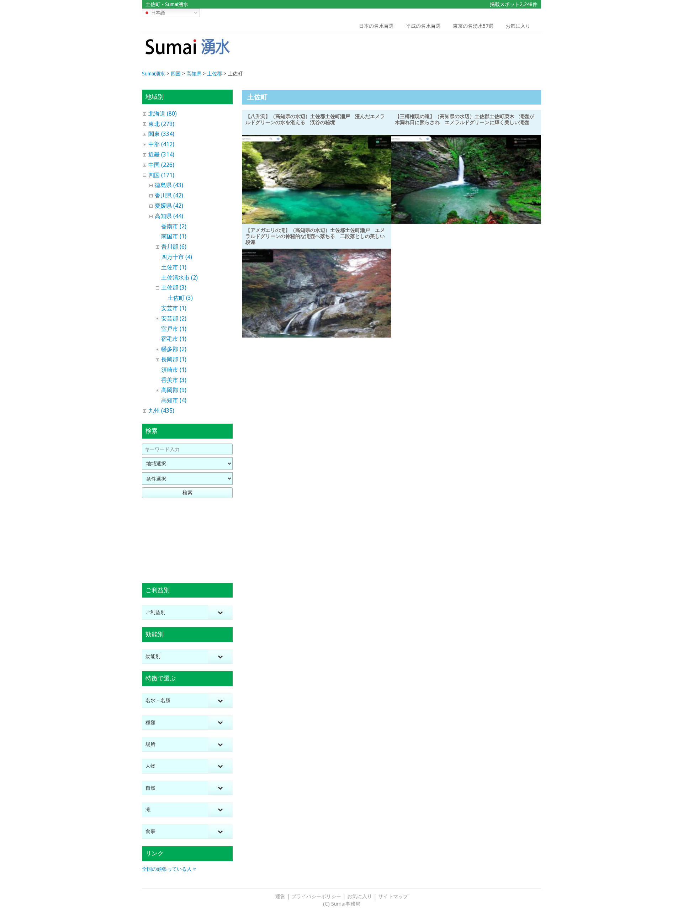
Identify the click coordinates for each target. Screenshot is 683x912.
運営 (280, 896)
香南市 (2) (173, 226)
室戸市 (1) (173, 328)
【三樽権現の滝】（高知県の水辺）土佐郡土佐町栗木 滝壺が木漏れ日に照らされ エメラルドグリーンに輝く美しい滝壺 (464, 119)
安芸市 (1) (173, 308)
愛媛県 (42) (169, 205)
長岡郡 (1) (173, 359)
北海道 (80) (162, 113)
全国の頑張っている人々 (169, 869)
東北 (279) (161, 124)
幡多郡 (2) (173, 349)
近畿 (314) (161, 154)
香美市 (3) (173, 380)
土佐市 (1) (173, 267)
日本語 (157, 12)
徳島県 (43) (169, 185)
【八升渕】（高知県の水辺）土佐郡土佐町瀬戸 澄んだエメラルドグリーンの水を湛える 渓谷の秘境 (315, 119)
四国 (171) (161, 175)
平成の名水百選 (423, 26)
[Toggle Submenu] (220, 612)
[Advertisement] (490, 52)
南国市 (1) (173, 236)
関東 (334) (161, 134)
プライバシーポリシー (316, 896)
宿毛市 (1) (173, 338)
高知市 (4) (173, 400)
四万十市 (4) (176, 257)
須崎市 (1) (173, 369)
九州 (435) (161, 410)
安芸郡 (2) (173, 318)
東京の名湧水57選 (473, 26)
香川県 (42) (169, 195)
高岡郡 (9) (173, 390)
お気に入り (517, 26)
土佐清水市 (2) (179, 277)
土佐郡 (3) (173, 287)
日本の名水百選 (376, 26)
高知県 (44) (169, 216)
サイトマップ (393, 896)
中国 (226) (161, 164)
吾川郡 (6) (173, 246)
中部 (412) (161, 144)
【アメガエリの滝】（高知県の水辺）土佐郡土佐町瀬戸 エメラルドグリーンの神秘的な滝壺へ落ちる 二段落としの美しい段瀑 (315, 236)
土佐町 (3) (180, 298)
